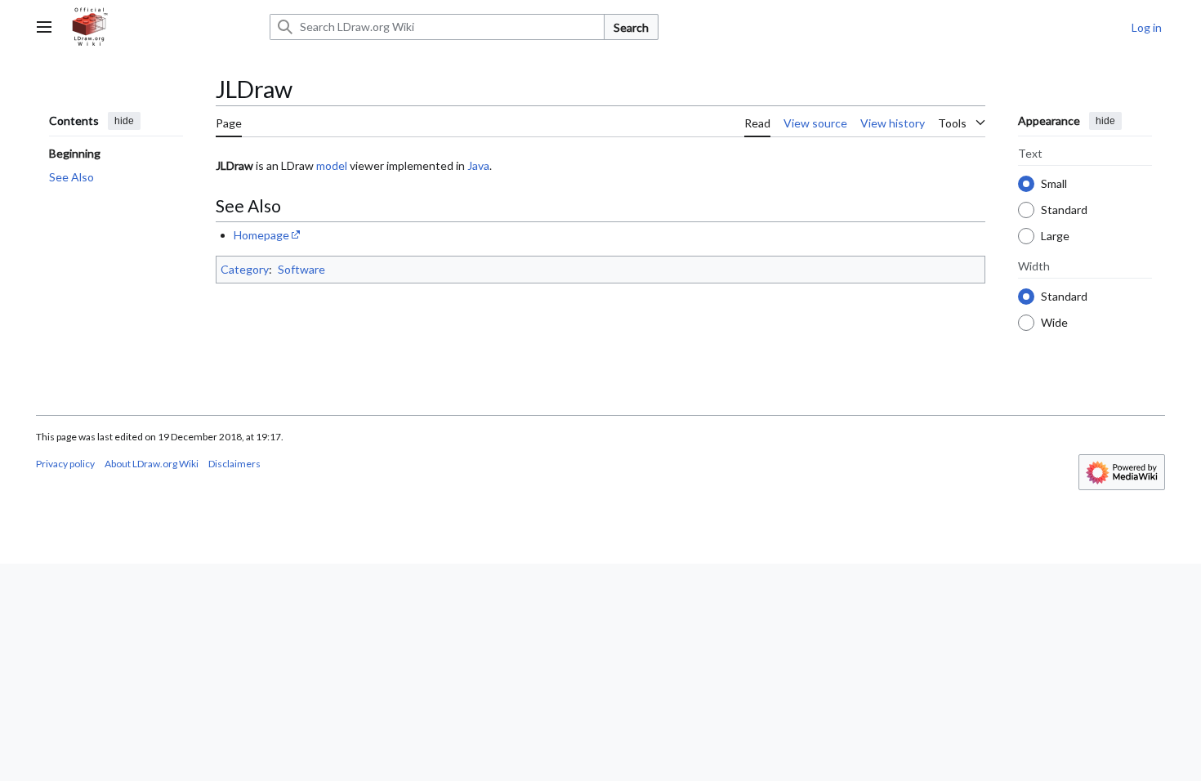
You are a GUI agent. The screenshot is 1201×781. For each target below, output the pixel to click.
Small (1054, 183)
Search (631, 27)
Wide (1054, 321)
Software (301, 269)
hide (124, 121)
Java (478, 165)
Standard (1064, 209)
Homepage (261, 235)
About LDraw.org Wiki (152, 463)
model (331, 165)
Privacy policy (65, 463)
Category (245, 269)
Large (1055, 235)
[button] (44, 27)
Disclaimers (234, 463)
